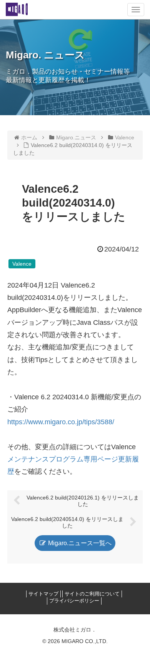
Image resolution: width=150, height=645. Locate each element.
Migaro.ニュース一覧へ (79, 543)
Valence (22, 264)
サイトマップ (43, 594)
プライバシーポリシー (74, 601)
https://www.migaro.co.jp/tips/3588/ (60, 422)
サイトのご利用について (92, 594)
